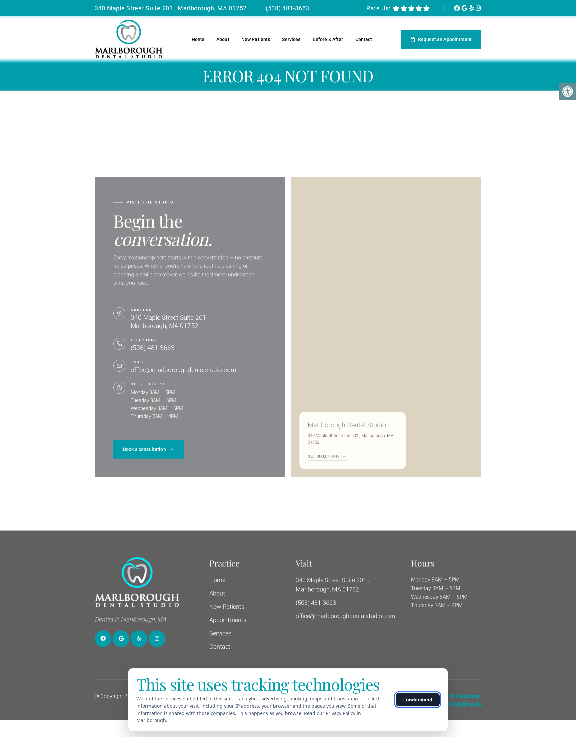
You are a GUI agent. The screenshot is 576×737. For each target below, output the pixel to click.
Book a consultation (144, 449)
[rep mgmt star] (426, 8)
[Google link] (465, 8)
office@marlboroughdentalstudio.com (183, 370)
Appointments (227, 619)
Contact (363, 39)
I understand (417, 699)
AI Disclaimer (465, 696)
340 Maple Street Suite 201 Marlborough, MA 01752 (168, 322)
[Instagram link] (478, 8)
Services (291, 39)
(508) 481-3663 (287, 8)
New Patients (255, 39)
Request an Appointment (445, 39)
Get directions (324, 456)
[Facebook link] (458, 8)
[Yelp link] (472, 8)
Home (198, 39)
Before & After (328, 39)
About (222, 39)
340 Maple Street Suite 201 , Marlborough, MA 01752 (171, 8)
